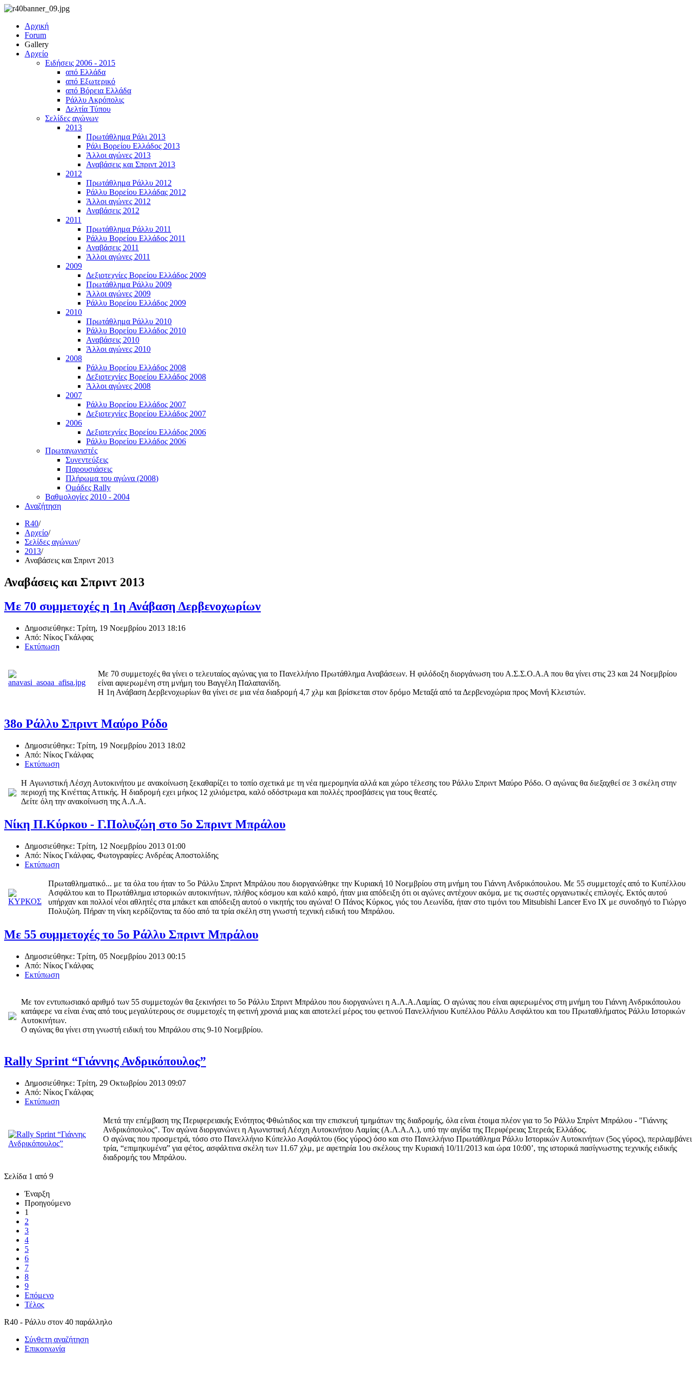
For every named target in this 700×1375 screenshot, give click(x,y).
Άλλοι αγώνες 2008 (118, 386)
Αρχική (37, 26)
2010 (74, 312)
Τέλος (34, 1304)
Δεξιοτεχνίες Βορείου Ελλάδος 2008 (146, 376)
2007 (74, 395)
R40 (31, 523)
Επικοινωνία (45, 1348)
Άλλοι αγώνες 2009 (118, 293)
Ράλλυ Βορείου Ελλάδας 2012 (136, 192)
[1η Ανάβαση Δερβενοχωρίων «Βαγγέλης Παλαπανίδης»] (51, 682)
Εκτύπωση (42, 646)
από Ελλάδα (86, 72)
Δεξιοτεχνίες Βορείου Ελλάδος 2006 (146, 432)
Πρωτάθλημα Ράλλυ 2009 (129, 284)
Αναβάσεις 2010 (112, 339)
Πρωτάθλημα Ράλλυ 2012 (129, 182)
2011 (73, 219)
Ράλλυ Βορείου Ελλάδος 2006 (136, 441)
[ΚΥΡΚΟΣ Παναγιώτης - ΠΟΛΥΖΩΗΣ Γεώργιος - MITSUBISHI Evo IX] (26, 901)
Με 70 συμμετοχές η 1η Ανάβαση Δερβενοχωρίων (132, 606)
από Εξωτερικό (90, 81)
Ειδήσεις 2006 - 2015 (80, 62)
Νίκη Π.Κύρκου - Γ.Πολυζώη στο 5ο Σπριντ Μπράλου (144, 824)
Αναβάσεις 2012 (112, 210)
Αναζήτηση (43, 506)
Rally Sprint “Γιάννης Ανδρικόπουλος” (105, 1061)
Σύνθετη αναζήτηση (57, 1339)
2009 (74, 266)
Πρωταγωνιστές (71, 450)
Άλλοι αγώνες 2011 (118, 256)
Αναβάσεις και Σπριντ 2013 (130, 164)
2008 (74, 358)
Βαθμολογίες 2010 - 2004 (87, 496)
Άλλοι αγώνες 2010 (118, 349)
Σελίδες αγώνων (71, 118)
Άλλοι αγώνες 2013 (118, 155)
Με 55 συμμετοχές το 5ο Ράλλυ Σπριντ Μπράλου (131, 934)
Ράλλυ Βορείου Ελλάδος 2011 (136, 238)
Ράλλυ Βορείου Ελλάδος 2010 (136, 330)
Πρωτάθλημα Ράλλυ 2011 (128, 229)
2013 (74, 127)
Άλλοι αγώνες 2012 (118, 201)
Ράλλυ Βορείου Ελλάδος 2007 (136, 404)
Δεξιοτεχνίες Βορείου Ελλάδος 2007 (146, 413)
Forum (35, 35)
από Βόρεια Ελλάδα (98, 90)
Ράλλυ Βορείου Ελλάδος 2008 (136, 367)
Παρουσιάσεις (89, 469)
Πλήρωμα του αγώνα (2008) (112, 478)
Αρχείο (36, 53)
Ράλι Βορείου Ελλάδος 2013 (133, 146)
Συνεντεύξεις (87, 459)
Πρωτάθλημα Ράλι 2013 (126, 136)
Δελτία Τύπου (88, 109)
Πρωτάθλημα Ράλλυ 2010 (129, 321)
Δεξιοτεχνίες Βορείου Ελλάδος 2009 (146, 275)
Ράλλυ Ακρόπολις (95, 99)
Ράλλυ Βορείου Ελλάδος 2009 (136, 302)
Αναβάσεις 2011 (112, 247)
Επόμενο (39, 1295)
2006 (74, 423)
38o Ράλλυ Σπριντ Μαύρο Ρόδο (86, 723)
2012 (74, 173)
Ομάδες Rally (88, 487)
